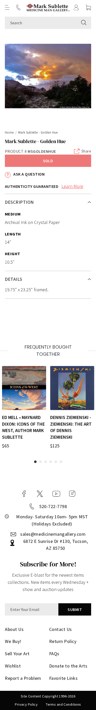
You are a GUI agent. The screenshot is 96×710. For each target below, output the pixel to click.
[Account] (76, 7)
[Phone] (18, 7)
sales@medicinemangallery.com (53, 534)
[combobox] (41, 23)
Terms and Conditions (63, 704)
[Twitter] (40, 494)
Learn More (72, 186)
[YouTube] (56, 494)
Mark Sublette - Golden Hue (38, 132)
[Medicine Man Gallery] (48, 8)
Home (9, 132)
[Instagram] (72, 494)
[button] (7, 7)
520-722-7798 (53, 506)
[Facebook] (24, 494)
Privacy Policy (26, 704)
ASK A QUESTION (29, 174)
